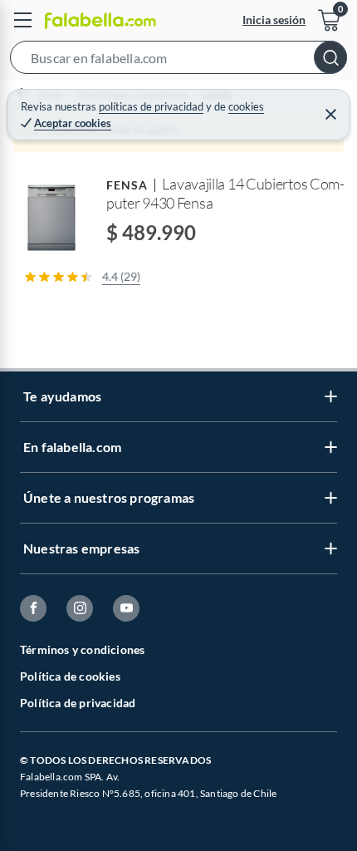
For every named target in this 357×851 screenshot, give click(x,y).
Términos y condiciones (82, 649)
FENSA (127, 185)
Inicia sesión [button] (274, 19)
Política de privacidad (77, 703)
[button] (178, 61)
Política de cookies (70, 676)
